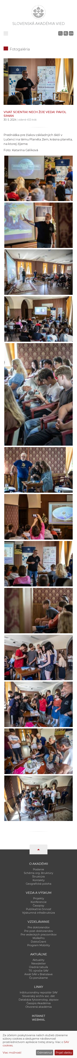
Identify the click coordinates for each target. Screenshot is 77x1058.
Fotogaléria (20, 49)
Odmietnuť (44, 1052)
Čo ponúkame (38, 977)
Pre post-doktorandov (38, 931)
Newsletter (38, 963)
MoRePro (39, 938)
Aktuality (38, 960)
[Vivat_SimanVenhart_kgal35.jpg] (38, 562)
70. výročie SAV (38, 970)
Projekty (38, 898)
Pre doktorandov (39, 927)
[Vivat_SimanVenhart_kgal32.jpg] (38, 750)
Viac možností (12, 1052)
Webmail (38, 1019)
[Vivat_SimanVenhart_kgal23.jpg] (38, 469)
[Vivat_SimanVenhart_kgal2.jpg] (38, 656)
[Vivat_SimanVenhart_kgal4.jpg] (38, 271)
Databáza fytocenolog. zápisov (39, 999)
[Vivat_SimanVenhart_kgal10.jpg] (38, 703)
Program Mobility (38, 945)
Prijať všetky (64, 1052)
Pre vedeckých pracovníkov (39, 934)
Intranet (38, 1016)
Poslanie (38, 869)
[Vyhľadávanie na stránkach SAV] (60, 33)
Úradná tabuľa (38, 967)
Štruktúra (38, 876)
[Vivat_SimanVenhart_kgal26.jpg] (38, 516)
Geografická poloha (38, 883)
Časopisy (38, 905)
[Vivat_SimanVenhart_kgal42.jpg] (38, 609)
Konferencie (39, 902)
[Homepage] (38, 12)
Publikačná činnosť (38, 909)
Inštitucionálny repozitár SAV (38, 992)
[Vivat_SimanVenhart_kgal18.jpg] (38, 797)
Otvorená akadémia (38, 1006)
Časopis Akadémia (39, 1003)
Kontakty (39, 880)
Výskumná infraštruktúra (38, 912)
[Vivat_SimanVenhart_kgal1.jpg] (38, 318)
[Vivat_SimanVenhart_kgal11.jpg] (38, 393)
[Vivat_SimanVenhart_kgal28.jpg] (38, 224)
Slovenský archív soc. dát (38, 996)
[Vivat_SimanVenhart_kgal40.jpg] (38, 81)
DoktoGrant (38, 941)
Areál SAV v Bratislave (38, 974)
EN (71, 33)
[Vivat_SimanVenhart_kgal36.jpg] (38, 177)
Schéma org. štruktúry (38, 873)
